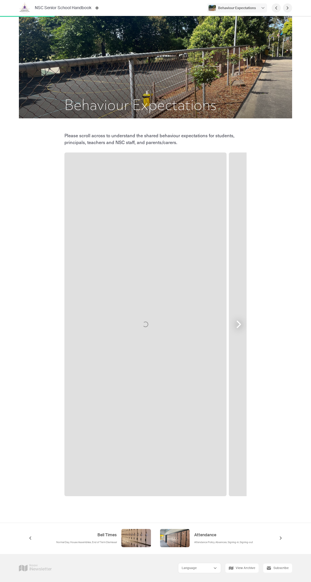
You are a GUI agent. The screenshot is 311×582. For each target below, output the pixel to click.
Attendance (205, 535)
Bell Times (107, 535)
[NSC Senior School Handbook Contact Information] (97, 8)
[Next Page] (287, 8)
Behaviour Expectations (237, 8)
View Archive (245, 568)
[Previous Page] (276, 8)
